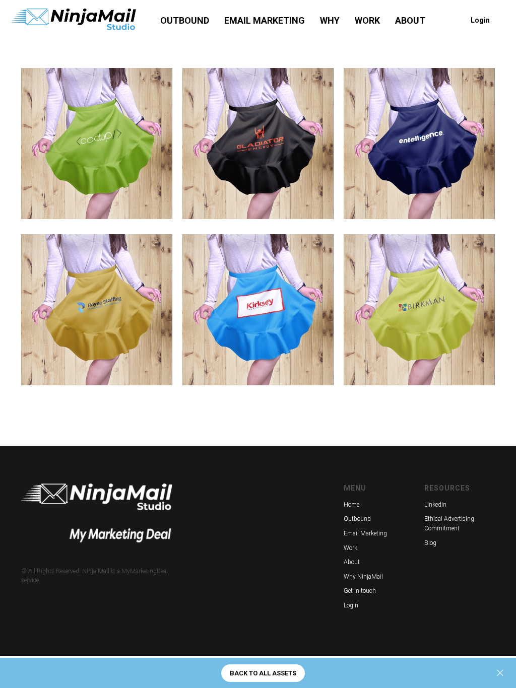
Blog (430, 542)
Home (351, 504)
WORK (367, 20)
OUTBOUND (184, 20)
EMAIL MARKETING (264, 20)
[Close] (500, 673)
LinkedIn (435, 504)
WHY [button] (330, 20)
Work (350, 548)
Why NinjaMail (363, 576)
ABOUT (410, 20)
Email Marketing (365, 533)
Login (351, 605)
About (352, 562)
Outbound (357, 518)
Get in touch (360, 590)
